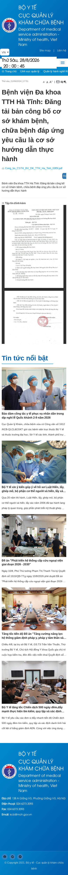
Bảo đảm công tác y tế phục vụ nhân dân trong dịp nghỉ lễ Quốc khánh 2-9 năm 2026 (33, 415)
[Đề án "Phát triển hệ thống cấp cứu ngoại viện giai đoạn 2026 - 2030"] (34, 535)
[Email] (58, 82)
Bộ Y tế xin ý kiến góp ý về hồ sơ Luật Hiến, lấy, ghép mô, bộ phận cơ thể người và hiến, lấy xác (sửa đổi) (33, 489)
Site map (45, 50)
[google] (12, 857)
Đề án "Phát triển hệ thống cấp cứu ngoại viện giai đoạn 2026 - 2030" (32, 562)
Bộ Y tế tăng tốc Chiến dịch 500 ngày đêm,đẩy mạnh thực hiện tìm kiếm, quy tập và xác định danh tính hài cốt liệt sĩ (32, 709)
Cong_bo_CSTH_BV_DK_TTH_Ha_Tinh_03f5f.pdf (33, 168)
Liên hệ (61, 50)
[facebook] (5, 857)
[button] (61, 82)
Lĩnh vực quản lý (29, 71)
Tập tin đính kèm (15, 203)
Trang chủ (10, 71)
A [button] (44, 82)
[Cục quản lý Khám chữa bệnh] (9, 24)
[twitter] (20, 857)
